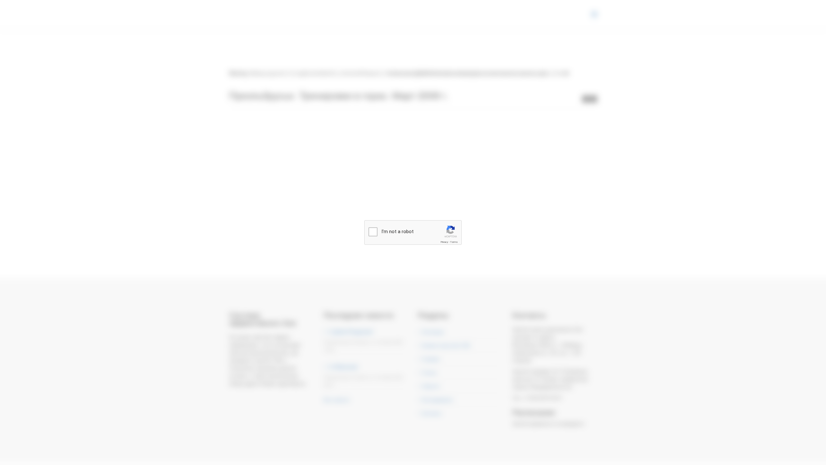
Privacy (444, 242)
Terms (454, 242)
